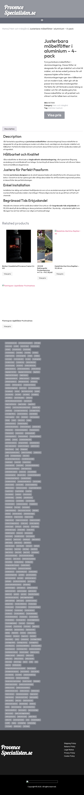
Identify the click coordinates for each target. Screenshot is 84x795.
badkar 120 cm (32, 716)
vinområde (27, 352)
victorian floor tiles (30, 362)
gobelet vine (8, 594)
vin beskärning (20, 362)
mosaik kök (17, 462)
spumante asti (27, 400)
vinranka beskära (10, 352)
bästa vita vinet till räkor (21, 697)
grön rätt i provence (31, 574)
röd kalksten (24, 417)
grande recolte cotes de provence (13, 584)
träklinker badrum (55, 108)
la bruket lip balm (10, 504)
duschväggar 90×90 (10, 642)
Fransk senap (30, 623)
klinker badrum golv (10, 529)
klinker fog (26, 526)
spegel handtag (22, 404)
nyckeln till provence (26, 452)
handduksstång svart (21, 571)
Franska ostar (9, 610)
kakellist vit (8, 539)
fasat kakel (32, 636)
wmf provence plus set (11, 343)
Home (5, 29)
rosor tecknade (33, 413)
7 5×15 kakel (8, 726)
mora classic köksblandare (32, 465)
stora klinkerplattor (19, 397)
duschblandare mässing (11, 652)
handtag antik (29, 562)
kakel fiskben (9, 549)
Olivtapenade (24, 449)
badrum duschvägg (33, 710)
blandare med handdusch (22, 677)
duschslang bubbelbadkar (23, 645)
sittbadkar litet (36, 407)
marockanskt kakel (25, 478)
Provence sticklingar (25, 426)
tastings (17, 391)
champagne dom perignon (12, 671)
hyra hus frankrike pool (11, 555)
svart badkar (26, 394)
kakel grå (36, 545)
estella (17, 639)
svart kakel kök (9, 394)
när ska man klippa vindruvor (12, 458)
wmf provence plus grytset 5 (25, 343)
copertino (8, 665)
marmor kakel (19, 484)
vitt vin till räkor (24, 346)
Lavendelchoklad (30, 500)
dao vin (25, 661)
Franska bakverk (33, 616)
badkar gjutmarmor (10, 716)
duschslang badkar (36, 645)
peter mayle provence (11, 446)
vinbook (30, 355)
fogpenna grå (9, 629)
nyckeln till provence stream (12, 452)
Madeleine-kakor (10, 488)
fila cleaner (16, 636)
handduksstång (33, 571)
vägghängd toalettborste (11, 378)
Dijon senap (8, 661)
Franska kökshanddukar (11, 616)
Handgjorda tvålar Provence (12, 565)
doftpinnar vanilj (34, 652)
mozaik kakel (9, 462)
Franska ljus (9, 613)
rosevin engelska (10, 417)
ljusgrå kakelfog (19, 491)
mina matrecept (32, 471)
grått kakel (8, 581)
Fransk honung (17, 626)
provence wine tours (10, 423)
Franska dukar (23, 616)
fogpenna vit (35, 626)
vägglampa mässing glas (11, 375)
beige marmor (34, 694)
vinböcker (37, 355)
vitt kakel (8, 349)
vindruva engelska (21, 355)
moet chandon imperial (11, 471)
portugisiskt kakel (23, 442)
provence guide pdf (30, 433)
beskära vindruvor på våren (23, 687)
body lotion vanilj (10, 677)
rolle (18, 417)
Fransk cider (27, 626)
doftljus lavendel (29, 658)
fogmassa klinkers (19, 629)
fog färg (7, 632)
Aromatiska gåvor (36, 719)
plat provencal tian (34, 442)
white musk (8, 346)
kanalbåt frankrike (19, 536)
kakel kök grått (20, 545)
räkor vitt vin (21, 420)
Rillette (7, 420)
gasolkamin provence (31, 600)
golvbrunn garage (22, 591)
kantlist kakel (9, 536)
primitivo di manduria (11, 442)
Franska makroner (29, 610)
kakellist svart (17, 539)
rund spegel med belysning (20, 410)
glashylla (16, 594)
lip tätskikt (18, 494)
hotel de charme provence (29, 558)
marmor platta (36, 481)
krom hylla (17, 507)
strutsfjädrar (35, 394)
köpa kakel (35, 510)
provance (15, 439)
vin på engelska (36, 359)
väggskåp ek (36, 372)
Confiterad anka (16, 665)
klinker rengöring (34, 523)
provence (8, 439)
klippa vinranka (28, 516)
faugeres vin (25, 636)
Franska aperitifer (21, 620)
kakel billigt (17, 549)
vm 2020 (16, 346)
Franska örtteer (18, 610)
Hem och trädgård (19, 29)
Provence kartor (9, 433)
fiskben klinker (31, 632)
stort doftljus (9, 397)
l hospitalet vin (33, 504)
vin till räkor (8, 359)
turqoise (8, 384)
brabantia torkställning (29, 674)
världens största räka (30, 365)
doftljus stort (9, 658)
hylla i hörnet (17, 558)
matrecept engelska (10, 475)
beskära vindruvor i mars (12, 690)
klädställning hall (10, 533)
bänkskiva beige (23, 703)
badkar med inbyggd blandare (22, 713)
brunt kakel (18, 674)
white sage (37, 343)
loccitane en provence (21, 488)
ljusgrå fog (28, 491)
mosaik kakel (20, 465)
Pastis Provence (9, 449)
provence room (36, 426)
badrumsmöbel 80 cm (11, 710)
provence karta (19, 433)
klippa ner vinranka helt (21, 520)
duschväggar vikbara (35, 639)
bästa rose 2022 (33, 697)
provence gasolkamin (11, 436)
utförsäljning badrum (11, 381)
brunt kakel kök (9, 674)
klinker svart (24, 523)
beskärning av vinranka (11, 684)
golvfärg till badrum (32, 587)
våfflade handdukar (24, 378)
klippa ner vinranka (34, 520)
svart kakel (18, 394)
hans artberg (9, 562)
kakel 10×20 (18, 552)
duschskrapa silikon (22, 649)
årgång (14, 723)
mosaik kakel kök (10, 465)
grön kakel (20, 578)
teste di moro (23, 388)
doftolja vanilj (20, 655)
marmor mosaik (9, 484)
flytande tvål (15, 632)
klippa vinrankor (18, 516)
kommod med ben (17, 513)
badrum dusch (9, 713)
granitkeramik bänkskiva (19, 581)
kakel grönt (29, 545)
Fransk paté (8, 626)
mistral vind (22, 471)
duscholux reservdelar (35, 649)
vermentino (19, 365)
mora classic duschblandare (12, 468)
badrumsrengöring (16, 707)
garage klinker (9, 603)
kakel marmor (18, 542)
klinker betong (35, 526)
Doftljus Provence (19, 658)
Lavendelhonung (10, 500)
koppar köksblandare (11, 510)
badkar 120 (8, 719)
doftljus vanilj (29, 655)
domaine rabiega (24, 652)
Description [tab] (9, 129)
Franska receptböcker (21, 607)
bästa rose (18, 700)
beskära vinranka (10, 687)
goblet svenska (32, 591)
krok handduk (26, 507)
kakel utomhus (35, 539)
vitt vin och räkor (35, 346)
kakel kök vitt (27, 542)
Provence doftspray (23, 436)
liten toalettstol (9, 494)
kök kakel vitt (9, 516)
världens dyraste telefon (23, 368)
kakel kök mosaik (10, 545)
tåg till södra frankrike (27, 391)
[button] (42, 20)
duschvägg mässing (22, 642)
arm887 (7, 723)
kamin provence (30, 536)
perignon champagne (23, 446)
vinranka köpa (27, 349)
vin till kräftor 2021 (18, 359)
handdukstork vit (10, 571)
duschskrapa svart (10, 649)
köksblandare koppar (29, 513)
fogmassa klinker (30, 629)
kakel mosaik (9, 542)
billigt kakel (36, 681)
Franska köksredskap (32, 613)
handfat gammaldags (11, 568)
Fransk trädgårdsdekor (11, 623)
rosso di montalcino (22, 413)
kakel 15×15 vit (9, 552)
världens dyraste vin (10, 368)
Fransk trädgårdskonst (33, 620)
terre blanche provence (34, 388)
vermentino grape (10, 365)
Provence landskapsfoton (21, 430)
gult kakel (21, 574)
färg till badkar (9, 639)
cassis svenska (34, 671)
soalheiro (8, 407)
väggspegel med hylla (11, 372)
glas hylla (23, 594)
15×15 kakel (26, 726)
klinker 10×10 (30, 529)
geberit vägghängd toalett (26, 597)
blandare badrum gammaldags (13, 681)
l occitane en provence (22, 504)
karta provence (28, 533)
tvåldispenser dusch (23, 381)
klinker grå (18, 526)
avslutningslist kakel (19, 719)
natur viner (26, 455)
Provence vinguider (22, 423)
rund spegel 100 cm (10, 413)
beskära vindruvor (24, 690)
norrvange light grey (15, 455)
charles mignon (31, 668)
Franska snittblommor (20, 603)
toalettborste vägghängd (11, 388)
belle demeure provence (22, 694)
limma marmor (27, 494)
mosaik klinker (26, 462)
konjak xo (8, 513)
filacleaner (8, 636)
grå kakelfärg (27, 584)
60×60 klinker (17, 726)
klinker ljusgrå (9, 526)
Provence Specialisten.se (20, 10)
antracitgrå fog (21, 723)
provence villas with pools (12, 426)
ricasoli (14, 420)
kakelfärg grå (26, 539)
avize (27, 719)
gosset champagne (10, 587)
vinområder (19, 352)
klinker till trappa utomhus (12, 523)
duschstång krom (10, 645)
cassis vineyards (25, 671)
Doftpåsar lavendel (10, 655)
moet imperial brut (26, 468)
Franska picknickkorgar (34, 607)
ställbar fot (29, 397)
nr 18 (7, 455)
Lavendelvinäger (9, 497)
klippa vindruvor (9, 520)
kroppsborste (9, 507)
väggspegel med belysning (25, 372)
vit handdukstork (17, 349)
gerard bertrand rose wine (12, 597)
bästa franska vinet (28, 700)
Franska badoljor (10, 620)
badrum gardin (22, 710)
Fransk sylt (21, 623)
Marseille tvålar (21, 475)
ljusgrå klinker (9, 491)
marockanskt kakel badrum (12, 478)
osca (17, 449)
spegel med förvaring (11, 404)
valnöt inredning (36, 368)
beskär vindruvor (10, 694)
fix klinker (23, 632)
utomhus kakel (35, 378)
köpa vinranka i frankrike (24, 510)
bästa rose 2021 (9, 700)
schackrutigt (9, 410)
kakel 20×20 (34, 549)
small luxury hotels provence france (21, 407)
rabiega (29, 420)
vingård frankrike (10, 355)
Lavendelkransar (28, 497)
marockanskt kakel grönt (34, 475)
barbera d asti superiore (11, 703)
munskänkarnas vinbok (27, 458)
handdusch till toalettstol (24, 568)
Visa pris (54, 115)
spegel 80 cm (31, 404)
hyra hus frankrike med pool (26, 555)
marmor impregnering (31, 484)
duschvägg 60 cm (34, 642)
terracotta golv (9, 391)
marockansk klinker (10, 481)
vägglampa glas (23, 375)
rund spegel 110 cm (34, 410)
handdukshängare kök (11, 574)
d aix (36, 661)
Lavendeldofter (20, 500)
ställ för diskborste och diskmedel (14, 400)
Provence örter (9, 430)
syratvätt (37, 391)
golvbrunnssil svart (10, 591)
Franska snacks (9, 607)
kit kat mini (19, 533)
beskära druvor (35, 690)
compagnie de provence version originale (15, 668)
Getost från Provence (33, 594)
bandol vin (32, 703)
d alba (31, 661)
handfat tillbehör (25, 565)
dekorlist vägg (17, 661)
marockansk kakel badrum (24, 481)
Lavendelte (18, 497)
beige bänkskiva (9, 697)
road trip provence (34, 417)
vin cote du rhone (10, 362)
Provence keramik (34, 430)
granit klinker (31, 581)
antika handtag (31, 723)
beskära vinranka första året (26, 684)
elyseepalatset (24, 639)
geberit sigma (20, 600)
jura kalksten (35, 552)
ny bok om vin (37, 452)
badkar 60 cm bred (22, 716)
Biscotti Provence (27, 681)
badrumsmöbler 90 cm (29, 707)
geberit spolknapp (10, 600)
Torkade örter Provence (29, 384)
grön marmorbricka (10, 578)
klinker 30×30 (21, 529)
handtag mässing (19, 562)
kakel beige (25, 549)
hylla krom (8, 558)
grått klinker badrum (30, 578)
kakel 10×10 (26, 552)
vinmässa (35, 352)
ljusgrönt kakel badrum (34, 488)
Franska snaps (32, 603)
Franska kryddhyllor (19, 613)
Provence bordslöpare (35, 436)
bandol (7, 707)
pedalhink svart (34, 446)
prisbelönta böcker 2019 (25, 439)
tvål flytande (34, 381)
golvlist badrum (21, 587)
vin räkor (28, 359)
